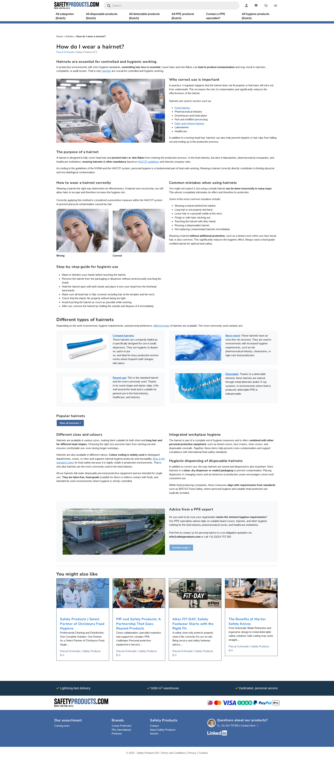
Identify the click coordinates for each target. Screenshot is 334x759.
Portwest (117, 733)
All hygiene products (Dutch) (255, 16)
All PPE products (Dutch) (183, 16)
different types (161, 325)
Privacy (192, 752)
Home (59, 36)
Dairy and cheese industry (189, 123)
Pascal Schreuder (65, 52)
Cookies (203, 752)
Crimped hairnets (123, 335)
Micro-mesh (232, 335)
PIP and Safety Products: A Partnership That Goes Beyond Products (138, 624)
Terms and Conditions (173, 752)
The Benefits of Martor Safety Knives (247, 621)
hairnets (106, 70)
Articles (70, 36)
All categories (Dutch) (65, 16)
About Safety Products (163, 729)
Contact (154, 725)
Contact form (248, 725)
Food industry (182, 107)
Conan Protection (121, 725)
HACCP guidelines (148, 161)
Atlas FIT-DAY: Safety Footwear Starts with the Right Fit (192, 624)
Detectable (231, 374)
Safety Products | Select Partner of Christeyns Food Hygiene (82, 624)
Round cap (119, 377)
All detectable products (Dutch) (144, 16)
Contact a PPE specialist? (215, 16)
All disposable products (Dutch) (101, 16)
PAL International (121, 729)
